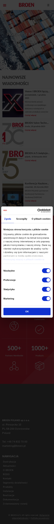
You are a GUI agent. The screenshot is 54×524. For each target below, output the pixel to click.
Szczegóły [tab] (21, 219)
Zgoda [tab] (7, 219)
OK (27, 311)
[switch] (46, 280)
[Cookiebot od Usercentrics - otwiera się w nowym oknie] (38, 211)
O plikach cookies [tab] (41, 219)
